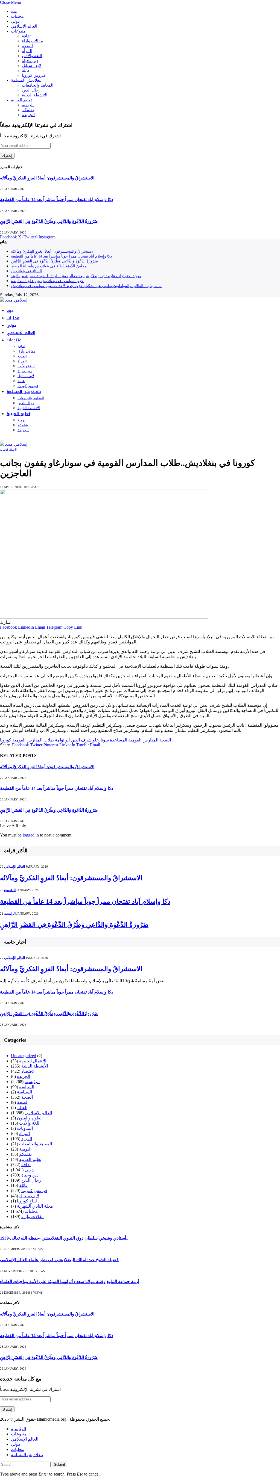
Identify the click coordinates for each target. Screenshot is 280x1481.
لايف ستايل (31, 65)
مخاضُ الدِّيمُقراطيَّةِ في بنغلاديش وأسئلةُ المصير (49, 266)
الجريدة (28, 115)
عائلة (26, 70)
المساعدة (118, 740)
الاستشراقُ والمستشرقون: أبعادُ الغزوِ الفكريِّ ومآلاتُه (47, 178)
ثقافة (26, 36)
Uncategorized (23, 1055)
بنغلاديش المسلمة (26, 80)
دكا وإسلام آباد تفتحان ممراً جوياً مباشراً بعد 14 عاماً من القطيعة (56, 199)
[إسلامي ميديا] (13, 300)
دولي (15, 21)
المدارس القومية (143, 740)
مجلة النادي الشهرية (35, 1206)
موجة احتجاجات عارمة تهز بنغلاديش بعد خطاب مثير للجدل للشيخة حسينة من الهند (76, 276)
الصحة (27, 46)
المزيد (26, 1138)
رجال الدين (31, 90)
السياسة (26, 1086)
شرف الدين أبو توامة (73, 740)
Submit (59, 1464)
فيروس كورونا (34, 75)
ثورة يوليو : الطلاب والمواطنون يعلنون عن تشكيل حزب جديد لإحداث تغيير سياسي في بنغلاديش (86, 286)
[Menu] (2, 440)
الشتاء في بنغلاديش (26, 271)
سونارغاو (101, 740)
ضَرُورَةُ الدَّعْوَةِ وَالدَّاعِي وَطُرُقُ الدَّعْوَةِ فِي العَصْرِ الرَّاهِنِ (49, 221)
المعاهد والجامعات (37, 85)
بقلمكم (28, 110)
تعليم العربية (21, 100)
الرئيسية (10, 890)
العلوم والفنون (30, 1118)
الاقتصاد (28, 1071)
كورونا (5, 740)
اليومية (28, 105)
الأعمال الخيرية (9, 449)
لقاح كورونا (27, 1201)
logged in (31, 835)
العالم (22, 1107)
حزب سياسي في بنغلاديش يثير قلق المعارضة (47, 281)
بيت (14, 11)
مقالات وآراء (32, 41)
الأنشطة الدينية (34, 95)
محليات (17, 16)
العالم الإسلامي (24, 26)
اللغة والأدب (32, 56)
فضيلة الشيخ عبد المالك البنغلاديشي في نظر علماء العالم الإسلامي (59, 1259)
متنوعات (18, 31)
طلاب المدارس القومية (33, 740)
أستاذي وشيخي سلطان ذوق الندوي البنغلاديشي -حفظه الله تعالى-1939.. (64, 1238)
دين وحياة (30, 60)
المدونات (25, 1128)
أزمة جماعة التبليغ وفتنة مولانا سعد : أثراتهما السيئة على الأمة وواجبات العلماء (69, 1281)
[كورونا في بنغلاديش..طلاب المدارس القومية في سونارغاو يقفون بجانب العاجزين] (104, 617)
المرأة (27, 51)
